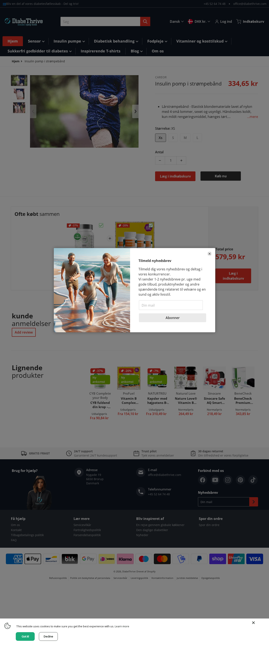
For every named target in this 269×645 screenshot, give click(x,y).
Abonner (173, 317)
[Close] (253, 623)
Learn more (122, 626)
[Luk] (209, 253)
